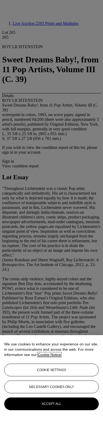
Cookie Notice (49, 355)
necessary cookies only (51, 387)
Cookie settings (51, 370)
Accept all (51, 404)
